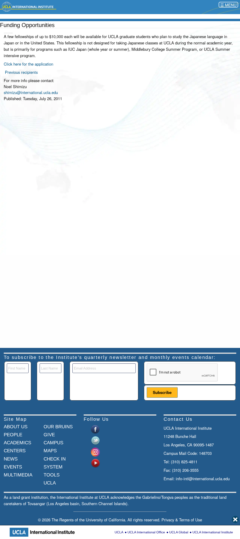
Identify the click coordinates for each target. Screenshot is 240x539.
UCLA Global (178, 532)
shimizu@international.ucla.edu (31, 92)
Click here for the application (28, 64)
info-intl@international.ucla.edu (203, 478)
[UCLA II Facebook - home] (95, 429)
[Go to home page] (28, 6)
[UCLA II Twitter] (95, 440)
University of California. (106, 520)
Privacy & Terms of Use (181, 520)
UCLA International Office (146, 532)
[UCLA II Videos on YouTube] (95, 462)
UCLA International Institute (212, 532)
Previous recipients (21, 72)
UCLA (119, 532)
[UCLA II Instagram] (95, 451)
